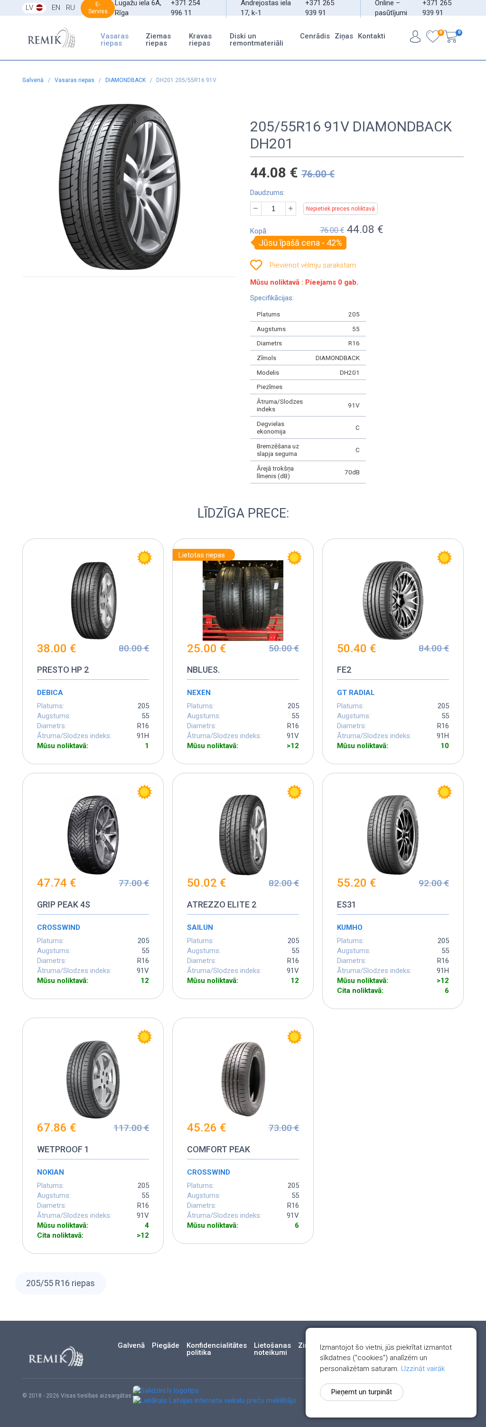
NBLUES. (203, 670)
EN (56, 7)
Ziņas (344, 36)
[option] (120, 187)
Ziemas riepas (158, 39)
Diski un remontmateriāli (256, 39)
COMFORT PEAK (218, 1149)
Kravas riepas (200, 39)
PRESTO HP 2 (63, 670)
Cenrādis (315, 36)
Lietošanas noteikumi (272, 1349)
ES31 (346, 904)
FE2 (344, 670)
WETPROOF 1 (63, 1149)
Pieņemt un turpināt (361, 1392)
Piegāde (165, 1345)
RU (70, 7)
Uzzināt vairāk (423, 1368)
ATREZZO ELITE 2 (221, 904)
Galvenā (33, 80)
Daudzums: (267, 192)
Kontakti (371, 36)
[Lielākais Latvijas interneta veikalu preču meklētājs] (214, 1400)
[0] (432, 37)
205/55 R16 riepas (60, 1283)
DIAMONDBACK (126, 80)
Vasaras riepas (115, 39)
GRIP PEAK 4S (63, 904)
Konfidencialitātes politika (217, 1349)
